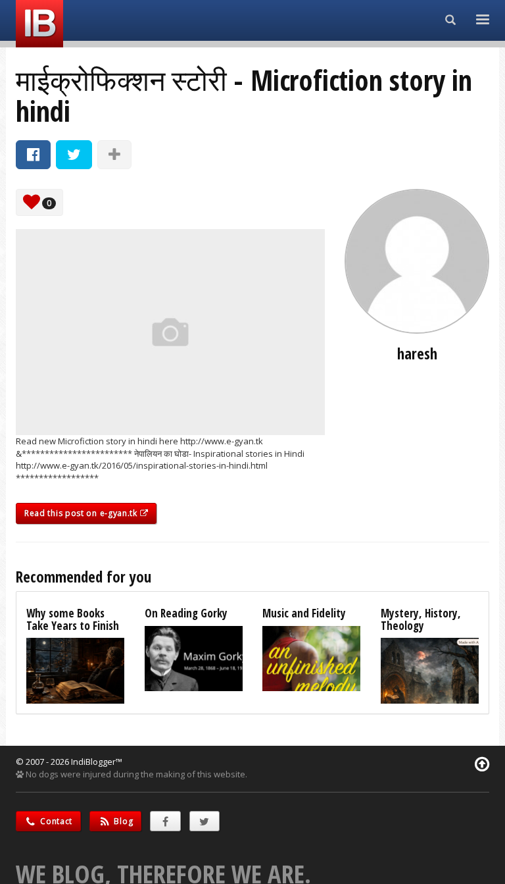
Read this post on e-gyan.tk (82, 513)
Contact (55, 821)
